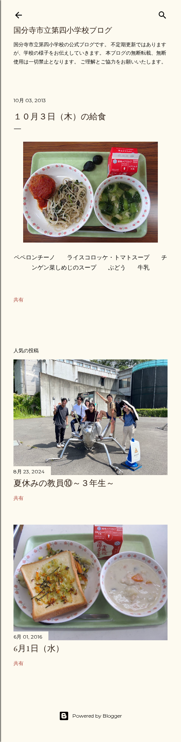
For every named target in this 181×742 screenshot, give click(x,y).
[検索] (162, 13)
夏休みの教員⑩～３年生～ (63, 483)
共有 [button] (18, 299)
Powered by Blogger (97, 716)
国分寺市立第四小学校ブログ (62, 30)
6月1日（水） (38, 648)
